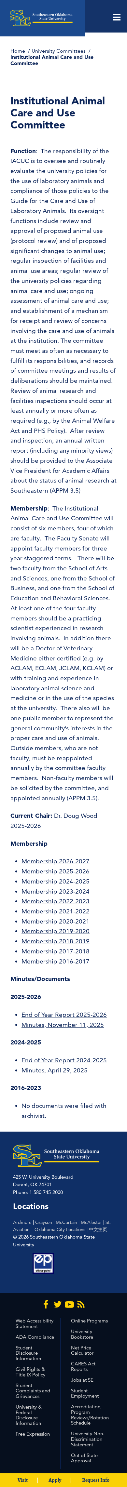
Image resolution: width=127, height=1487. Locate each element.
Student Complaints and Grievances (33, 1391)
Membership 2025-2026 (55, 871)
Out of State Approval (84, 1458)
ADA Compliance (35, 1337)
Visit (23, 1480)
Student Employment (85, 1393)
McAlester (91, 1222)
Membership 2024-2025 (55, 881)
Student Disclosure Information (28, 1353)
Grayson (43, 1222)
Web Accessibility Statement (34, 1323)
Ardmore (22, 1222)
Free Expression (33, 1434)
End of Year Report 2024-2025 (64, 1060)
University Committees (59, 51)
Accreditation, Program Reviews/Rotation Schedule (90, 1414)
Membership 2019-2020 (55, 931)
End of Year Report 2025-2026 (64, 1014)
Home (18, 51)
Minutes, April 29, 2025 (54, 1070)
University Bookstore (82, 1334)
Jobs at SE (82, 1380)
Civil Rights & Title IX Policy (30, 1372)
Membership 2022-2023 (55, 901)
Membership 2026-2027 (55, 861)
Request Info (95, 1480)
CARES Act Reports (83, 1366)
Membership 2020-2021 (55, 921)
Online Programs (89, 1321)
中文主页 (98, 1229)
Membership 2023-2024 (55, 891)
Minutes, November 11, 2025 (62, 1025)
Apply (55, 1480)
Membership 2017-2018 (55, 951)
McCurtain (66, 1222)
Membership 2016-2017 (55, 961)
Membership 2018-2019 (55, 941)
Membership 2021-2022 (55, 911)
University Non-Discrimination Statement (88, 1439)
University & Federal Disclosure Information (29, 1415)
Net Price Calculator (82, 1350)
